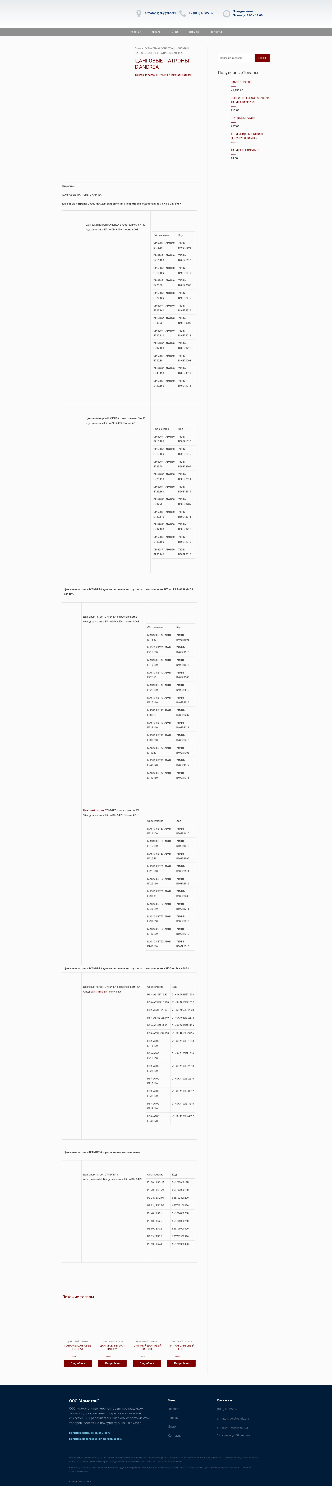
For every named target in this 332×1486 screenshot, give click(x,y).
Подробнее (78, 1363)
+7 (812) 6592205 (201, 13)
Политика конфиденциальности (89, 1432)
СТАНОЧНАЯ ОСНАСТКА (160, 48)
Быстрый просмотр (77, 1337)
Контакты (216, 32)
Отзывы (194, 32)
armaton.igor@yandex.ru (161, 13)
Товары (156, 32)
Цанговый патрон (93, 810)
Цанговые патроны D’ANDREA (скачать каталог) (163, 74)
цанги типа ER (99, 991)
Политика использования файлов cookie (95, 1438)
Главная (136, 32)
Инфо (175, 32)
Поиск (262, 57)
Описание (68, 186)
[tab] (68, 186)
